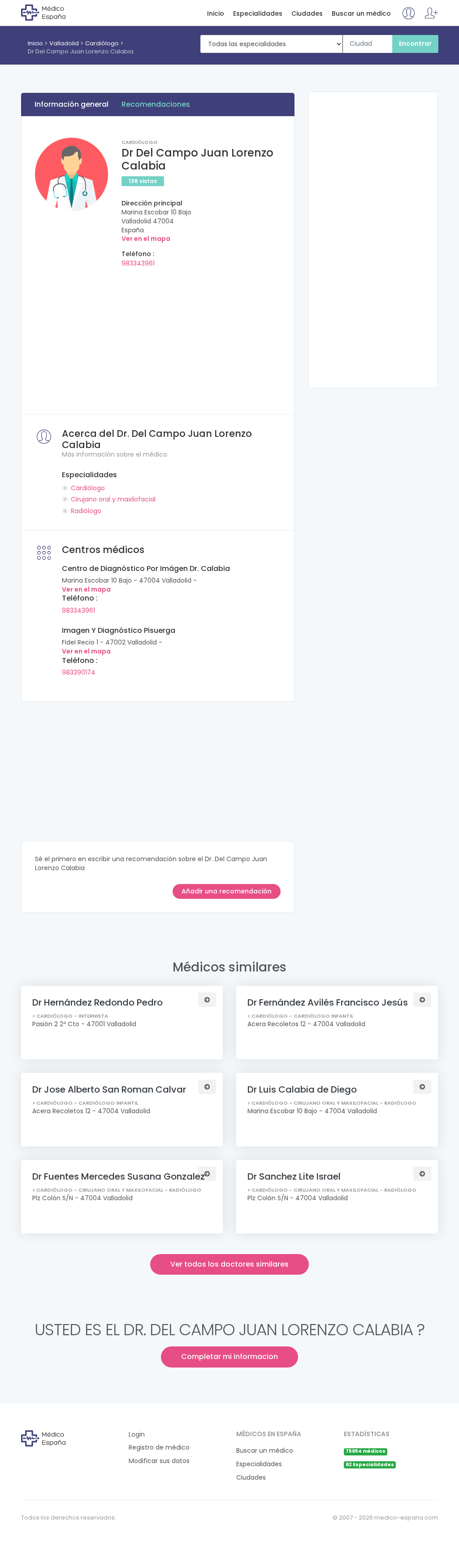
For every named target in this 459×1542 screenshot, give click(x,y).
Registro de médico (159, 1447)
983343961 (138, 263)
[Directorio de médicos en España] (57, 12)
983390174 (78, 672)
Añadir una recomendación (227, 891)
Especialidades (257, 13)
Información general (71, 104)
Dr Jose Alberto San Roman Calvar (109, 1089)
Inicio (215, 13)
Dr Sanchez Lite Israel (294, 1176)
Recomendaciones (155, 104)
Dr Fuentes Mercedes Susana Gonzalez (118, 1176)
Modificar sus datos (159, 1461)
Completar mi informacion (229, 1356)
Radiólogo (86, 510)
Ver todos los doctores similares (229, 1264)
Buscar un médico (361, 13)
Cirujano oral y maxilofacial (113, 499)
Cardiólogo (102, 43)
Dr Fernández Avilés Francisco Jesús (327, 1002)
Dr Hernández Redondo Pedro (97, 1002)
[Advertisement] (158, 338)
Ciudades (307, 13)
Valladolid (64, 43)
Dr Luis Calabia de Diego (302, 1089)
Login (137, 1434)
